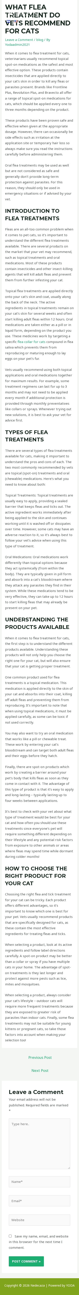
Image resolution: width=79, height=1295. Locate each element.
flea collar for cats (31, 341)
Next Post (39, 1070)
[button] (70, 13)
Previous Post (40, 1057)
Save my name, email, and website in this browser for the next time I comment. (38, 1242)
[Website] (39, 1220)
